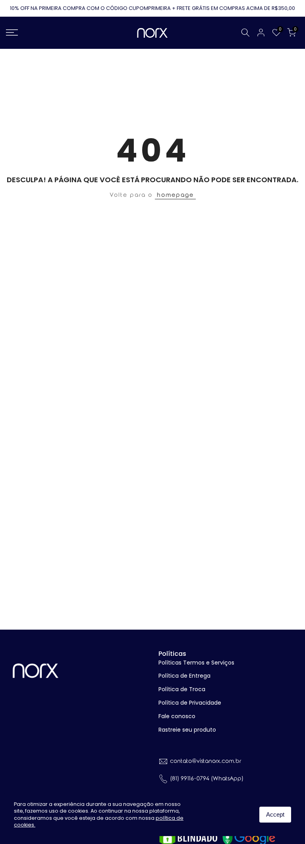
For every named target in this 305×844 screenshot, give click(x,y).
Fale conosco (176, 716)
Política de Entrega (184, 676)
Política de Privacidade (189, 703)
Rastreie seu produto (187, 730)
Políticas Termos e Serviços (196, 663)
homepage (175, 195)
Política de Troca (181, 689)
